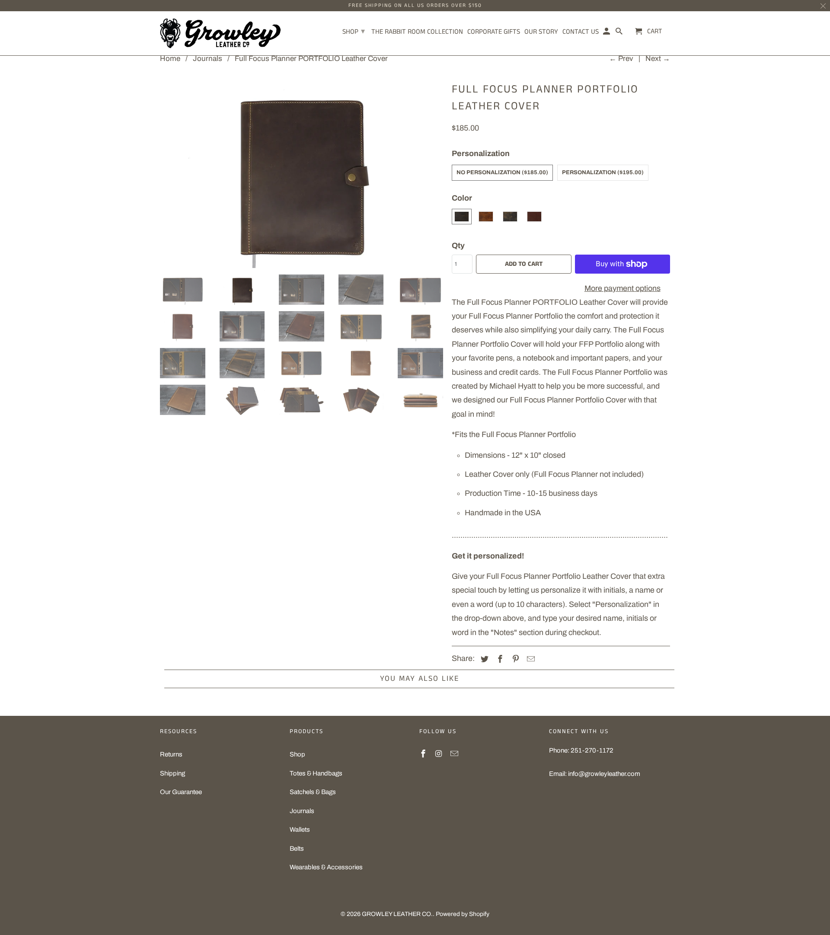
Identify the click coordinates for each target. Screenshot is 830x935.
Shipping (172, 773)
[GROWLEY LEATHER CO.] (220, 33)
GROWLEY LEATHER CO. (397, 914)
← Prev (621, 58)
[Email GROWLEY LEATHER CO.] (455, 754)
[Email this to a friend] (529, 659)
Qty (458, 245)
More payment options (622, 288)
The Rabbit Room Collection (417, 32)
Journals (302, 810)
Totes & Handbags (316, 773)
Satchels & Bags (313, 791)
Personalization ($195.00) (603, 172)
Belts (297, 848)
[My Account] (607, 33)
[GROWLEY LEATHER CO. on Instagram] (439, 754)
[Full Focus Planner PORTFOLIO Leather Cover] (301, 173)
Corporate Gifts (493, 32)
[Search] (620, 33)
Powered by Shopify (462, 914)
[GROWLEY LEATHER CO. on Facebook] (424, 754)
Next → (657, 58)
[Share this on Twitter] (483, 659)
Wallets (300, 829)
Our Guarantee (181, 791)
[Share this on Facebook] (499, 659)
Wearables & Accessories (326, 867)
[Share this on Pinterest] (514, 659)
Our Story (541, 32)
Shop (297, 754)
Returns (171, 754)
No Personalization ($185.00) (502, 172)
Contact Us (580, 32)
